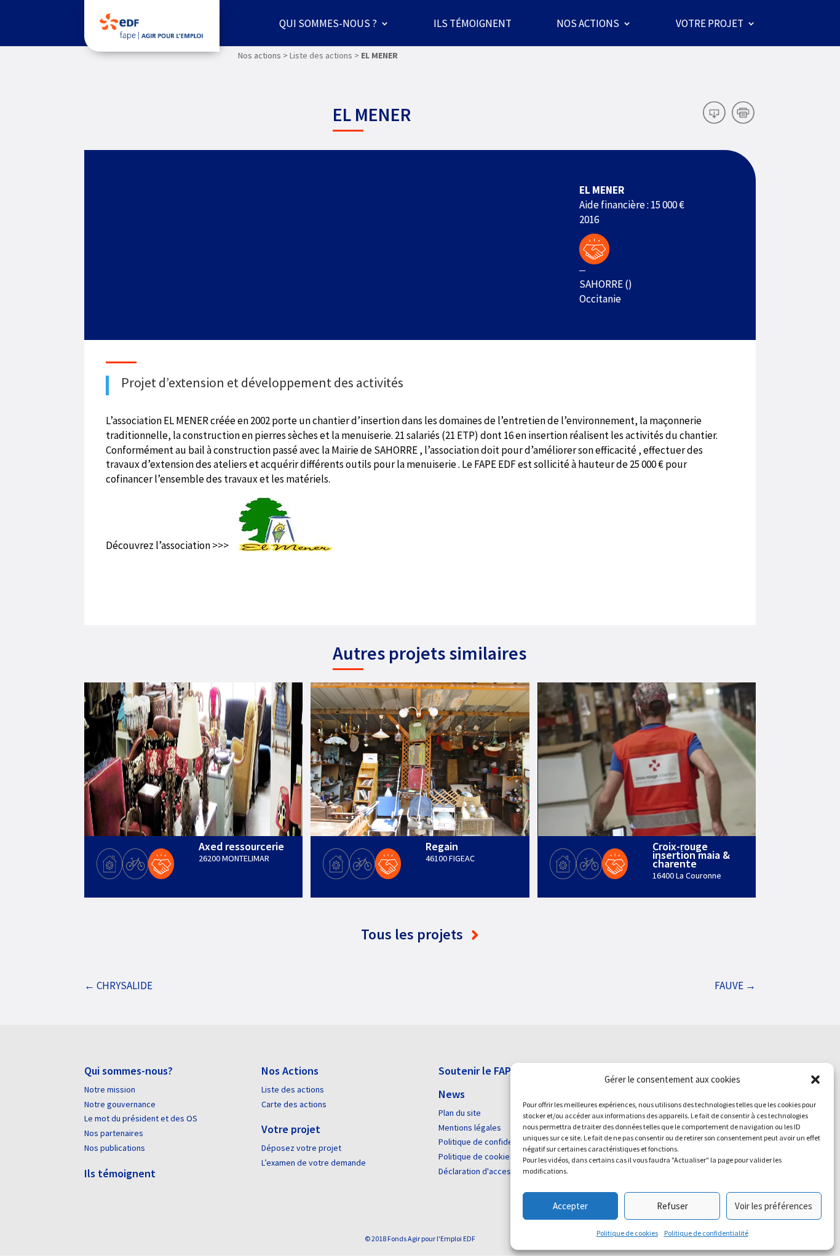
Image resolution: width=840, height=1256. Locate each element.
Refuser (672, 1206)
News (451, 1094)
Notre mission (109, 1089)
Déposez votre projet (301, 1147)
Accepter (570, 1206)
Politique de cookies (627, 1233)
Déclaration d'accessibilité (487, 1171)
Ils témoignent (473, 23)
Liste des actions (292, 1089)
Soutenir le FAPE (477, 1071)
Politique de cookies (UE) (484, 1156)
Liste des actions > (324, 55)
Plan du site (459, 1112)
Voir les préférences (773, 1206)
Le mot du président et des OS (140, 1118)
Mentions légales (469, 1127)
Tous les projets (413, 934)
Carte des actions (294, 1104)
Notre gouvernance (120, 1104)
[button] (815, 1079)
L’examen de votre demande (313, 1162)
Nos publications (114, 1147)
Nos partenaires (113, 1133)
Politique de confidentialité (706, 1233)
